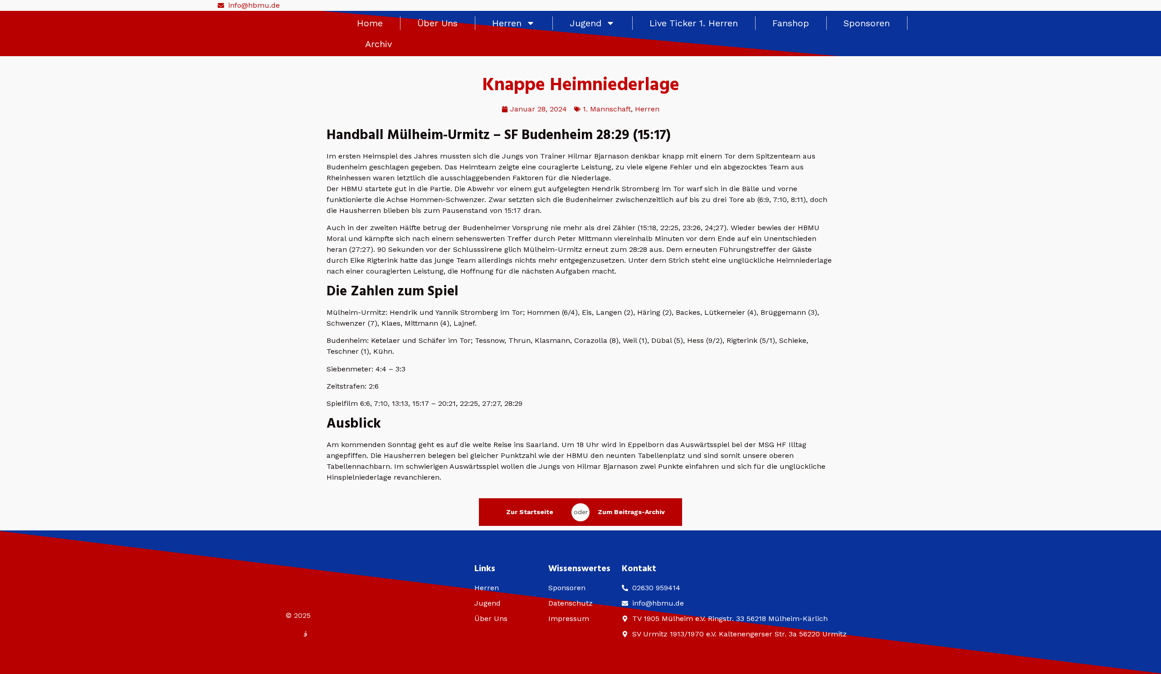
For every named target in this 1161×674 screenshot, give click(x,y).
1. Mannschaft (607, 109)
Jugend (585, 23)
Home (370, 23)
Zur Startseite (529, 511)
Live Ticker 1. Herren (693, 23)
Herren (507, 23)
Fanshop (790, 23)
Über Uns (437, 23)
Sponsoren (867, 23)
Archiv (378, 44)
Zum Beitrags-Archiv (631, 511)
